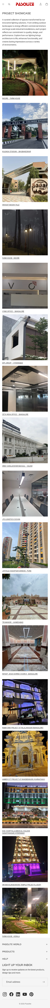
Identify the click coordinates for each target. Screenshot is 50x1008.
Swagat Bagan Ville (10, 205)
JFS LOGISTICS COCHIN (11, 519)
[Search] (9, 4)
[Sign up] (44, 982)
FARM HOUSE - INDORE (10, 258)
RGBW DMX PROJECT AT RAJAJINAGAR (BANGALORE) (22, 728)
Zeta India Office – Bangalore (15, 414)
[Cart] (47, 4)
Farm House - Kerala (11, 936)
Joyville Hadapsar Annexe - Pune (16, 571)
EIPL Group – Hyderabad (12, 363)
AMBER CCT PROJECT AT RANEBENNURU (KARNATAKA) (23, 779)
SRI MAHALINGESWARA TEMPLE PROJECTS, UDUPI (21, 885)
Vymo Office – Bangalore (13, 311)
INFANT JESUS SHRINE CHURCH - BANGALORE (20, 674)
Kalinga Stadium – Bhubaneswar (16, 152)
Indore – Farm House (11, 98)
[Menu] (3, 4)
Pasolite (28, 1004)
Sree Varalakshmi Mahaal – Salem (17, 466)
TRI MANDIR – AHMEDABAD (12, 622)
